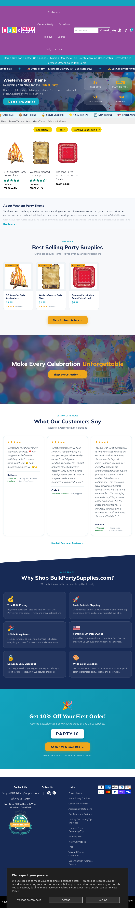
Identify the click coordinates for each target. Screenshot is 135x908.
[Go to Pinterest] (54, 793)
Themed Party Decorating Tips (76, 829)
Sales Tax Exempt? (77, 62)
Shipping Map (57, 58)
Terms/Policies (122, 58)
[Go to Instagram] (49, 793)
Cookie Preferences (78, 803)
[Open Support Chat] (126, 30)
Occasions (64, 24)
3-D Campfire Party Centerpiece (15, 173)
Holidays (47, 36)
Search (106, 30)
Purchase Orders (56, 62)
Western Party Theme (36, 121)
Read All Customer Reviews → (67, 543)
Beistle (7, 167)
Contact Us (29, 58)
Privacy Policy (75, 793)
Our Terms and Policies (80, 814)
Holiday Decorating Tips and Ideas (80, 821)
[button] (43, 129)
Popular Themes (16, 121)
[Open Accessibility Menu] (119, 30)
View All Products (77, 841)
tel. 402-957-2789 (20, 798)
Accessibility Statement (80, 808)
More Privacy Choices (79, 798)
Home (7, 58)
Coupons (42, 58)
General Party (45, 24)
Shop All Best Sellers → (67, 320)
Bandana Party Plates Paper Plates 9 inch (67, 175)
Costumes (54, 12)
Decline (102, 899)
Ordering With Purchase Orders (80, 862)
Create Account (88, 58)
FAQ (70, 846)
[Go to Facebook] (44, 793)
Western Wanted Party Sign (40, 173)
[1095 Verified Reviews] (20, 835)
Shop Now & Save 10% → (67, 747)
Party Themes (54, 49)
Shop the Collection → (67, 374)
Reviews (17, 58)
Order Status (105, 58)
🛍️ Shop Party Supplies (21, 101)
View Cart (71, 58)
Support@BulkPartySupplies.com (20, 793)
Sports (61, 36)
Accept (66, 899)
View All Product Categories (76, 853)
